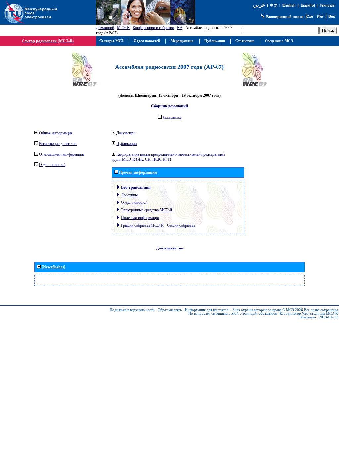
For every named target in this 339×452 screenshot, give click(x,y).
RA (179, 27)
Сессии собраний (181, 225)
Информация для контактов (206, 310)
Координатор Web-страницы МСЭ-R (309, 313)
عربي (259, 5)
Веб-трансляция (136, 187)
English (289, 5)
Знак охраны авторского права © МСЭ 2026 (268, 310)
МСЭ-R (123, 27)
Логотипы (129, 195)
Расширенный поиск (285, 17)
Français (327, 5)
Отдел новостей (52, 164)
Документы (125, 133)
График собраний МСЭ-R (142, 225)
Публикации (126, 143)
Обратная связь (170, 310)
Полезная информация (140, 217)
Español (308, 5)
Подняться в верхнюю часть (132, 310)
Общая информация (56, 133)
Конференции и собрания (153, 27)
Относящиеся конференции (61, 154)
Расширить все (172, 117)
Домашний (105, 27)
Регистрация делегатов (58, 143)
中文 (273, 5)
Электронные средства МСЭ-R (146, 210)
